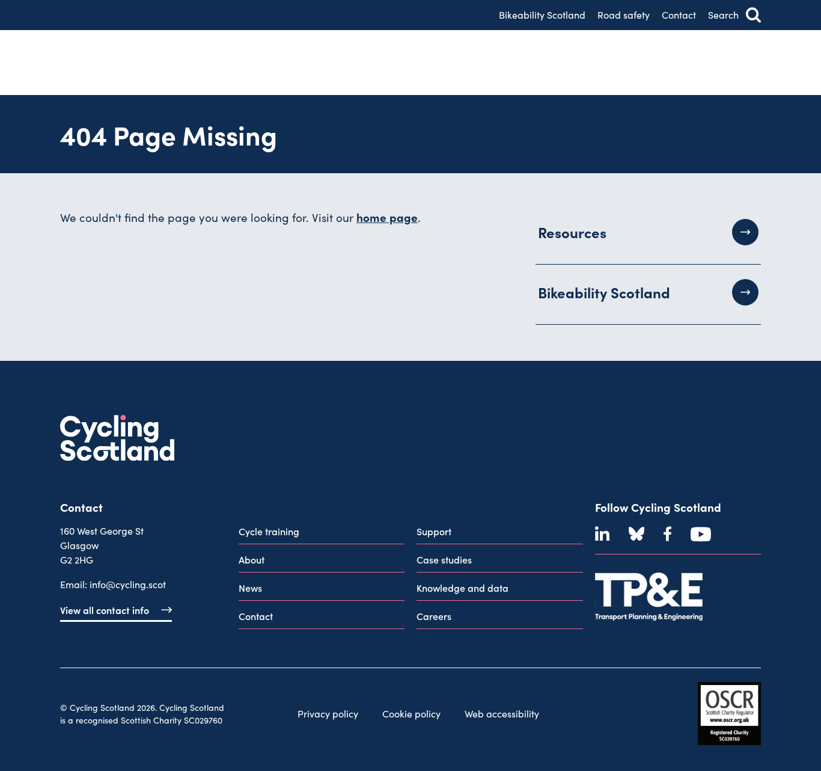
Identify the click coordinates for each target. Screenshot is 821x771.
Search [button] (723, 14)
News (250, 587)
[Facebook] (667, 534)
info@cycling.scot (128, 584)
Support (434, 531)
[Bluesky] (636, 534)
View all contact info (104, 609)
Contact (679, 14)
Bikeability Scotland (542, 14)
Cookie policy (411, 713)
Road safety (623, 14)
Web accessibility (502, 713)
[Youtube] (701, 534)
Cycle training (269, 531)
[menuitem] (322, 533)
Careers (434, 615)
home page (387, 217)
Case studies (444, 559)
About (251, 559)
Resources (572, 232)
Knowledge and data (462, 587)
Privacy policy (328, 713)
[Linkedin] (602, 534)
